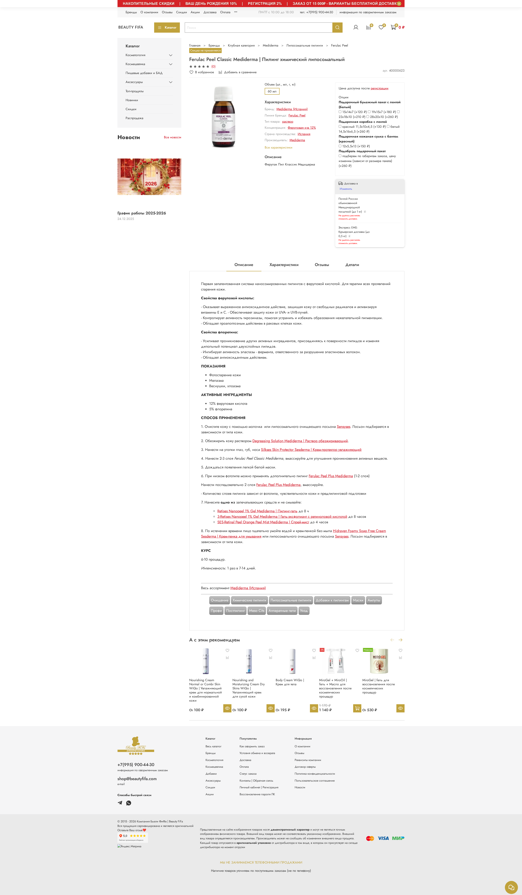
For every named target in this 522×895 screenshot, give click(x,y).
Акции (195, 12)
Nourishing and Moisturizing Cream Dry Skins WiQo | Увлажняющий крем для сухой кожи (248, 688)
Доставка (210, 12)
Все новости (172, 137)
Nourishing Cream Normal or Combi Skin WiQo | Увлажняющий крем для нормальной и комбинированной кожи (205, 690)
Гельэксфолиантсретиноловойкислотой (282, 516)
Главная (194, 45)
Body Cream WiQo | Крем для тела (290, 682)
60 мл (272, 91)
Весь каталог (213, 746)
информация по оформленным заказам (368, 12)
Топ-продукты (135, 91)
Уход (304, 610)
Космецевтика (135, 64)
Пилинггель (257, 511)
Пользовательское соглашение (315, 781)
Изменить (346, 189)
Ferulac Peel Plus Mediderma (331, 476)
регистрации (379, 88)
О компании (149, 12)
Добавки (211, 774)
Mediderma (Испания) (292, 109)
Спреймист (263, 522)
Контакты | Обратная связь (256, 781)
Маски (358, 600)
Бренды (131, 12)
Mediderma (270, 45)
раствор (287, 121)
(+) (355, 112)
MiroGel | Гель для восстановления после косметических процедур (378, 686)
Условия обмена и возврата (257, 753)
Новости (300, 787)
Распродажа (134, 118)
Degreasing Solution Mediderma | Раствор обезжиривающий (300, 441)
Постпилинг (235, 610)
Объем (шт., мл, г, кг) (280, 84)
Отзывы (167, 12)
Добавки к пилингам (332, 600)
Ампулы (374, 600)
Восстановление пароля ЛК (257, 794)
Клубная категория (241, 45)
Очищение (219, 600)
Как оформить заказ (252, 746)
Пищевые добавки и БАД (144, 73)
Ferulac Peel (339, 45)
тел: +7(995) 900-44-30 (316, 12)
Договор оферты (305, 767)
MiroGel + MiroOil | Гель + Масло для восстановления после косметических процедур (335, 688)
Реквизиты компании (308, 760)
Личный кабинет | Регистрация (259, 787)
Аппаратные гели (282, 610)
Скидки (181, 12)
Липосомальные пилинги (304, 45)
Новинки (132, 100)
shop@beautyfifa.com (137, 779)
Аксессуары (134, 82)
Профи (216, 610)
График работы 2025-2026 (141, 213)
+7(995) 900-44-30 (135, 765)
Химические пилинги (249, 600)
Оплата (225, 12)
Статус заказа (248, 774)
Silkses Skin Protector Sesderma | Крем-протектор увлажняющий (311, 449)
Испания (304, 134)
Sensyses (343, 426)
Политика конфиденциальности (315, 774)
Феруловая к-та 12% (302, 127)
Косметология (135, 55)
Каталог (170, 27)
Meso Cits (256, 610)
